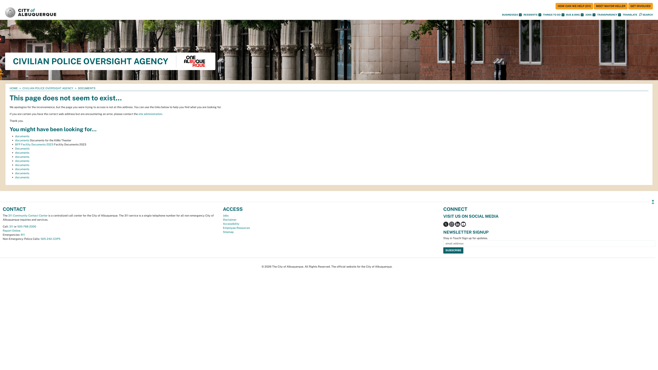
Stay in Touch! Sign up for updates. (465, 238)
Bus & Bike (573, 14)
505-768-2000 (26, 226)
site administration (150, 114)
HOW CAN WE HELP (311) (574, 6)
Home (14, 88)
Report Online (11, 230)
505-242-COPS (50, 239)
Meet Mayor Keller (610, 6)
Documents (22, 148)
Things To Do (552, 14)
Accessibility (231, 223)
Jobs (588, 14)
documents (22, 136)
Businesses (510, 14)
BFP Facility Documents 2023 (34, 144)
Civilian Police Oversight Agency (47, 88)
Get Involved (640, 6)
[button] (630, 15)
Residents (530, 14)
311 (11, 226)
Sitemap (228, 232)
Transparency (607, 14)
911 (23, 234)
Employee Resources (236, 228)
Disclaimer (229, 219)
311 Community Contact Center (28, 215)
